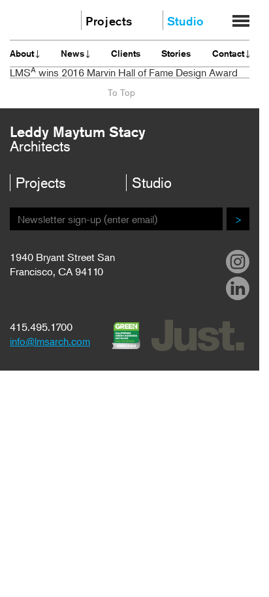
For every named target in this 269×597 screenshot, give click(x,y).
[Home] (33, 18)
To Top (121, 92)
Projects (103, 20)
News (72, 53)
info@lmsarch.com (50, 341)
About (22, 53)
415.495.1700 (41, 326)
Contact (228, 53)
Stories (176, 53)
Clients (125, 53)
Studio (185, 21)
